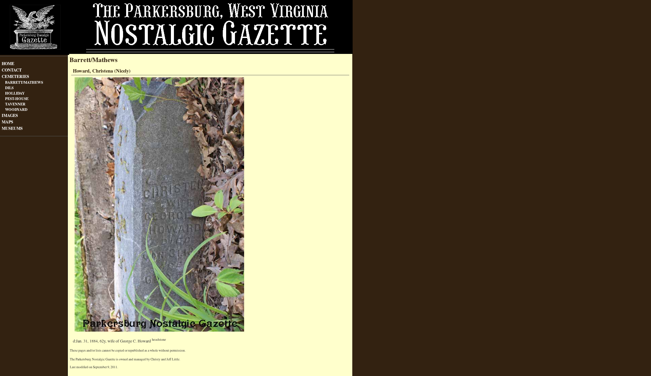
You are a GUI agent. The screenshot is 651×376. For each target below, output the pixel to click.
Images (10, 114)
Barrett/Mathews (24, 82)
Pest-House (16, 98)
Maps (7, 121)
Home (8, 62)
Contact (12, 69)
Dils (9, 87)
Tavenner (15, 103)
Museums (12, 127)
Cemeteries (15, 75)
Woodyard (16, 109)
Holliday (15, 93)
